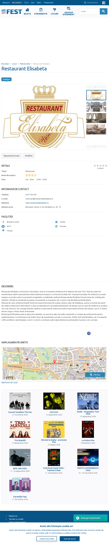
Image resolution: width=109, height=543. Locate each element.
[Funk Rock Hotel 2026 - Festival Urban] (54, 457)
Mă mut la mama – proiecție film (54, 441)
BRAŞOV (6, 3)
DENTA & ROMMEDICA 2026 (88, 469)
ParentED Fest (20, 497)
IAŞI (32, 3)
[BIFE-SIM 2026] (20, 457)
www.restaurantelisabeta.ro (37, 203)
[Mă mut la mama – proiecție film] (54, 429)
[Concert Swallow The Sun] (20, 401)
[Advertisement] (54, 39)
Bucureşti (5, 64)
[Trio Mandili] (20, 429)
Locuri (14, 64)
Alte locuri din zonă (9, 382)
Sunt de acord (70, 539)
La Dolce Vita (88, 440)
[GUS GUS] (54, 401)
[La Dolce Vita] (88, 429)
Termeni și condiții (16, 519)
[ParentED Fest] (20, 485)
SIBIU (39, 3)
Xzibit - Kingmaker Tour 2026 (88, 413)
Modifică (28, 156)
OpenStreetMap (91, 378)
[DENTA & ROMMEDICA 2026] (88, 457)
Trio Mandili (20, 440)
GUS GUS (54, 412)
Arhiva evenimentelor (17, 522)
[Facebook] (89, 333)
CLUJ (26, 3)
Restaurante (25, 64)
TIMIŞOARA (48, 3)
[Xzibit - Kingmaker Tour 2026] (88, 401)
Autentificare (92, 3)
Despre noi (13, 516)
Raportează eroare (11, 156)
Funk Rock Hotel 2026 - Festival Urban (54, 469)
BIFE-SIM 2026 (20, 468)
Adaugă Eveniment (90, 518)
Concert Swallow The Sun (20, 412)
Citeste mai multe (47, 539)
